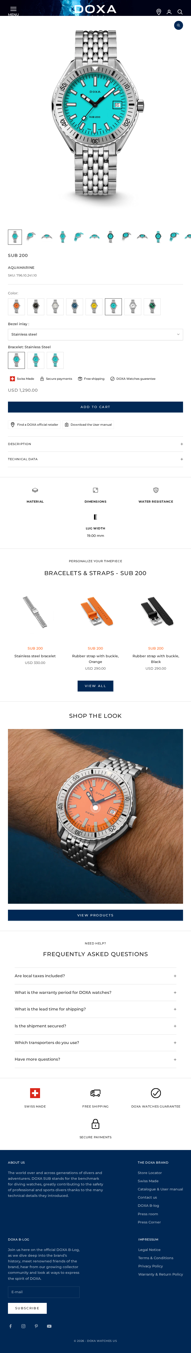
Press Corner (149, 1222)
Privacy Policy (150, 1266)
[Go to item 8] (126, 237)
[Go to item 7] (110, 237)
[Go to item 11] (174, 237)
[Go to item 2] (31, 237)
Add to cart (96, 407)
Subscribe (27, 1308)
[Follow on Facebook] (10, 1326)
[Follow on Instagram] (23, 1326)
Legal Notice (149, 1250)
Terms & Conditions (155, 1258)
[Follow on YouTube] (49, 1326)
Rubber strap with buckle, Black (156, 659)
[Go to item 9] (142, 237)
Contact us (147, 1197)
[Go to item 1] (15, 237)
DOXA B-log (148, 1205)
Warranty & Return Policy (160, 1274)
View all (95, 686)
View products (95, 915)
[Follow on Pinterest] (36, 1326)
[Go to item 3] (47, 237)
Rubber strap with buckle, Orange (95, 659)
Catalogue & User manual (160, 1189)
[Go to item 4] (63, 237)
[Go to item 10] (158, 237)
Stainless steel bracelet (35, 656)
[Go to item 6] (94, 237)
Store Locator (150, 1173)
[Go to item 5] (79, 237)
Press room (148, 1214)
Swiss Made (148, 1181)
